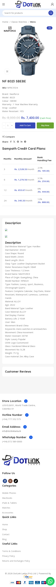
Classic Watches (19, 21)
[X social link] (14, 142)
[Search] (50, 12)
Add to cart (25, 125)
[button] (50, 581)
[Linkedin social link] (21, 142)
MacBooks (7, 498)
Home (5, 21)
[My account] (52, 4)
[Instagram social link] (10, 481)
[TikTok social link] (16, 481)
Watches (6, 507)
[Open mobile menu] (3, 4)
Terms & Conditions (11, 551)
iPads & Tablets (9, 502)
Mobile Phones (9, 493)
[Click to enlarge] (7, 71)
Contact (5, 534)
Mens (33, 21)
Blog (4, 539)
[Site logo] (28, 4)
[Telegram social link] (25, 142)
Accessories (7, 512)
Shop (4, 529)
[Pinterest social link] (18, 142)
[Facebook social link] (10, 142)
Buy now (45, 125)
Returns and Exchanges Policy (16, 560)
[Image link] (21, 460)
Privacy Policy (8, 556)
